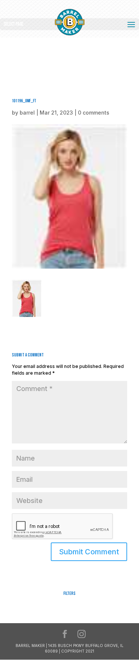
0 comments (93, 112)
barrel (27, 112)
